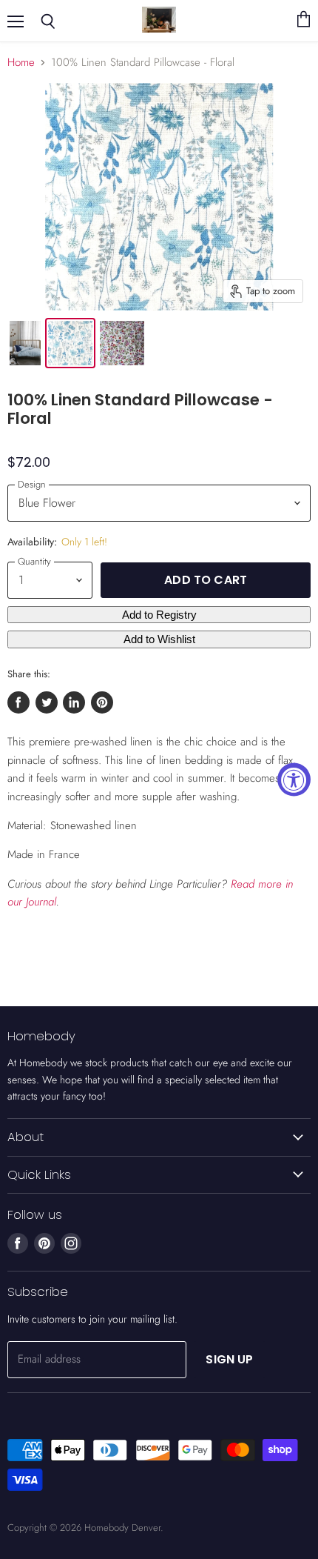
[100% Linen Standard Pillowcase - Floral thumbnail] (122, 343)
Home (21, 62)
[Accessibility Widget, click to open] (294, 780)
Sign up (229, 1359)
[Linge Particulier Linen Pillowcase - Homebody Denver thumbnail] (25, 343)
